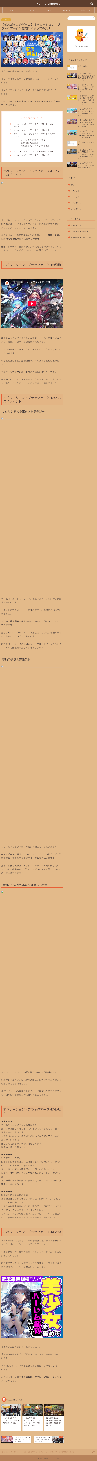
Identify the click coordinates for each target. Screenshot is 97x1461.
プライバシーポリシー (79, 231)
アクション (30, 10)
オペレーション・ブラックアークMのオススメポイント (34, 135)
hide (39, 119)
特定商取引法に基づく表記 (81, 237)
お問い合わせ (76, 225)
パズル (48, 10)
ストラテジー (67, 10)
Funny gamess (48, 3)
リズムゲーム (85, 10)
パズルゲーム (76, 203)
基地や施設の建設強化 (29, 143)
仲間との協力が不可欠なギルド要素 (35, 146)
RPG (11, 10)
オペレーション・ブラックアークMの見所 (31, 130)
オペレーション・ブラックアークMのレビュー (33, 151)
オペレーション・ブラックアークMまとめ (31, 155)
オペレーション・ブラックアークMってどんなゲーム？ (34, 125)
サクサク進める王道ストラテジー (34, 140)
